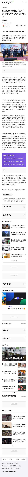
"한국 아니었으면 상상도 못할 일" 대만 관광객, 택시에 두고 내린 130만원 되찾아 (14, 158)
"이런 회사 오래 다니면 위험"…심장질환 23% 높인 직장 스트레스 (18, 226)
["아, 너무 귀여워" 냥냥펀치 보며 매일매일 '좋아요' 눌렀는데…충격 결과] (22, 367)
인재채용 (16, 463)
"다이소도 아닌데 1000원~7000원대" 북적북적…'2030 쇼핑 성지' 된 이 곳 (14, 161)
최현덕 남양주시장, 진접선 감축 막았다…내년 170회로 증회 (10, 380)
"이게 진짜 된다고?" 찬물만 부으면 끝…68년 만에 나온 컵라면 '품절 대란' (10, 373)
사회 (3, 7)
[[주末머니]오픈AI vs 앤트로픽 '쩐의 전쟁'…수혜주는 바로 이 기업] (6, 236)
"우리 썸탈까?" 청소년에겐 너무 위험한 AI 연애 (19, 441)
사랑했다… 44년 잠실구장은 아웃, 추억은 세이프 (19, 433)
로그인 (4, 459)
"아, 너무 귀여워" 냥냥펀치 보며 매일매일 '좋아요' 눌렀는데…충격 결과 (10, 365)
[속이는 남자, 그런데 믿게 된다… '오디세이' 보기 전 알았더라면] (7, 420)
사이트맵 (23, 459)
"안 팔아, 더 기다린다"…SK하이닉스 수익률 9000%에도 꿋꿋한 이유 (10, 388)
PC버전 (17, 459)
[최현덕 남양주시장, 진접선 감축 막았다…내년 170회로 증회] (22, 382)
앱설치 (10, 459)
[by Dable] (23, 396)
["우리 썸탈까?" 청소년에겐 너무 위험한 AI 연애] (7, 443)
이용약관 (12, 468)
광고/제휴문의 (10, 463)
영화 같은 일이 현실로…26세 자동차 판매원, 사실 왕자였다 (14, 164)
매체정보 (18, 468)
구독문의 (10, 466)
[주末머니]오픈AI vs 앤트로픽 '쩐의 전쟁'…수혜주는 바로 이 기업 (18, 233)
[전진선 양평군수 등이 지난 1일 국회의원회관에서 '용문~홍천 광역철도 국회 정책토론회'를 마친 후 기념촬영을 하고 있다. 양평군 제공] (14, 52)
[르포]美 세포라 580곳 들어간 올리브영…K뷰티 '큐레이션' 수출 (18, 241)
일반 (6, 7)
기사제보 (15, 466)
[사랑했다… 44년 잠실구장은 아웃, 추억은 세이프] (7, 435)
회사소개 (3, 463)
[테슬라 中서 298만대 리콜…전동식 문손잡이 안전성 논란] (6, 250)
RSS (19, 466)
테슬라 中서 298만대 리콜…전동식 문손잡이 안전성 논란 (18, 248)
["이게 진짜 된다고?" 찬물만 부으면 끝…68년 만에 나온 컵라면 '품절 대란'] (22, 375)
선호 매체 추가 (7, 26)
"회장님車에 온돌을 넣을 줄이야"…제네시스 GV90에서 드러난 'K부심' (19, 425)
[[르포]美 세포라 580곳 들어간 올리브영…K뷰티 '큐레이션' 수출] (6, 243)
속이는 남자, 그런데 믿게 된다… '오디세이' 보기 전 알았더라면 (19, 417)
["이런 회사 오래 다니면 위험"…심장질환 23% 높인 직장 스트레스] (6, 228)
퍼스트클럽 (4, 466)
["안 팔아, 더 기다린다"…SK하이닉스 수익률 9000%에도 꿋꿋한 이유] (22, 390)
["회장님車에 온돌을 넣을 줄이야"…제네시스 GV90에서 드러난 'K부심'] (7, 428)
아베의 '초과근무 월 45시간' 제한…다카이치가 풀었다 (18, 255)
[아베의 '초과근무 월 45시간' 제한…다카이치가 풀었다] (6, 258)
